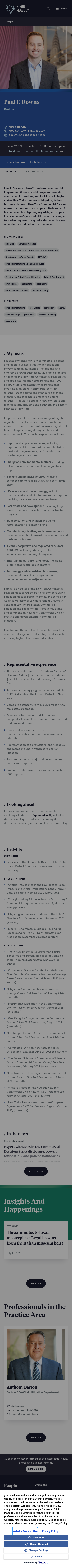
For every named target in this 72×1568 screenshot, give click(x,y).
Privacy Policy (50, 1531)
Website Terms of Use (25, 1531)
